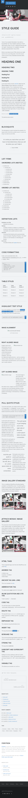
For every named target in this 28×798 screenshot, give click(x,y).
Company (12, 784)
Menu (2, 1)
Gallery (9, 728)
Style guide (5, 705)
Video (20, 730)
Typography (13, 672)
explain (15, 242)
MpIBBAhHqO (10, 37)
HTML (5, 672)
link (13, 583)
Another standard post (14, 715)
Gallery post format (6, 703)
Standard (20, 728)
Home (3, 784)
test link (16, 83)
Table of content (9, 730)
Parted (16, 728)
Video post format (6, 701)
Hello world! (5, 697)
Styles (8, 672)
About (7, 784)
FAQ (5, 566)
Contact (21, 784)
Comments (4, 728)
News (14, 35)
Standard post (5, 699)
